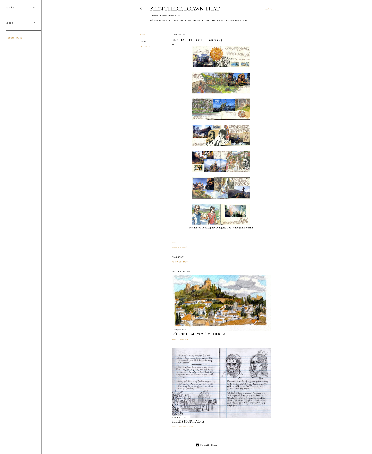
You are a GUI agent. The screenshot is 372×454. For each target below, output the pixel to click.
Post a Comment (180, 262)
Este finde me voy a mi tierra (198, 333)
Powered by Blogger (209, 445)
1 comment (183, 339)
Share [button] (142, 34)
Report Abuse (14, 37)
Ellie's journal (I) (188, 421)
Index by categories (185, 20)
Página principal (160, 20)
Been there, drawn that (185, 8)
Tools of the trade (235, 20)
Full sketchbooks (210, 20)
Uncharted (145, 46)
